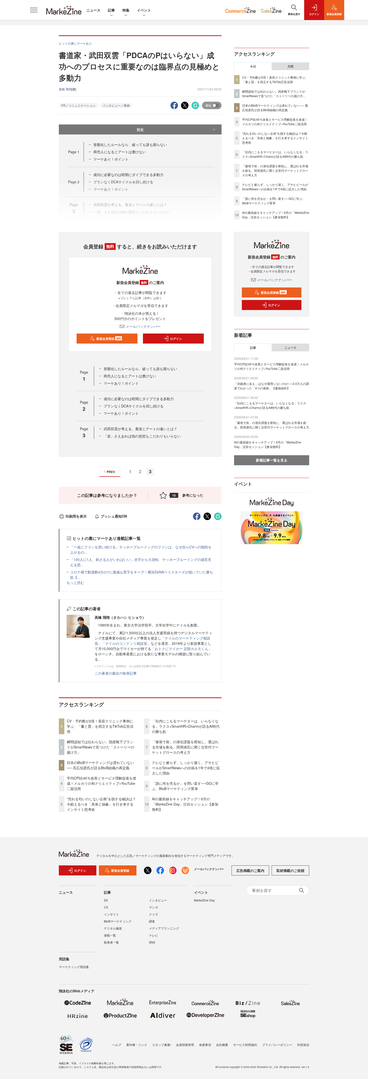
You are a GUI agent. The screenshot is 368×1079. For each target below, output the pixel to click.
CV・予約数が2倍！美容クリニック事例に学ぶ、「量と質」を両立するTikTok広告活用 (100, 726)
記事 (111, 10)
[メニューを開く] (34, 10)
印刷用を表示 (76, 516)
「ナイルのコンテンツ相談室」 (126, 643)
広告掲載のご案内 (250, 870)
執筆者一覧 (111, 942)
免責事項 (205, 1044)
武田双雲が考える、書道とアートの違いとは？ (140, 428)
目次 (140, 129)
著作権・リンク (136, 1044)
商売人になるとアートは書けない (119, 151)
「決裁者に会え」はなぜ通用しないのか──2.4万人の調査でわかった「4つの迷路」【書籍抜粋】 (271, 385)
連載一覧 (110, 935)
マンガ (153, 907)
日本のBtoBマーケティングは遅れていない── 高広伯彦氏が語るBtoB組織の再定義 (100, 765)
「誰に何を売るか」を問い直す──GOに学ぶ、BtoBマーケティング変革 (185, 786)
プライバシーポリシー (277, 1044)
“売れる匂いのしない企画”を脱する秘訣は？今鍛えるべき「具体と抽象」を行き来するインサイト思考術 (101, 804)
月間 (290, 66)
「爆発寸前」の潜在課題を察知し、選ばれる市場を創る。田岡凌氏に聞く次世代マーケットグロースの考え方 (185, 747)
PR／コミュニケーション (78, 105)
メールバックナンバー (143, 326)
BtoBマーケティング (117, 921)
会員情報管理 (185, 1044)
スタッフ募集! (161, 1044)
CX (106, 907)
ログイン (176, 338)
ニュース (93, 10)
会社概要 (222, 1044)
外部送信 (303, 1044)
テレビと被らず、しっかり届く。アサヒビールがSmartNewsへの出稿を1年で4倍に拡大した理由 (186, 768)
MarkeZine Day (204, 900)
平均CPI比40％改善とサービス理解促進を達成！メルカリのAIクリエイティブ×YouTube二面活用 (101, 783)
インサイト (111, 914)
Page (73, 151)
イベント (144, 10)
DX (106, 900)
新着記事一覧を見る (271, 460)
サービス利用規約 (245, 1044)
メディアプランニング (164, 928)
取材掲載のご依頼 (290, 870)
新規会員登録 (108, 338)
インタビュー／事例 (116, 105)
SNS (152, 942)
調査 (152, 921)
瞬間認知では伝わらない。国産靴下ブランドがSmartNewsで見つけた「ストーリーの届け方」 (100, 747)
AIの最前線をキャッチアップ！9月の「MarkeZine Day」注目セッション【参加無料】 (185, 804)
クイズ (153, 914)
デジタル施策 (113, 928)
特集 (125, 10)
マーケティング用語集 (74, 967)
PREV (111, 472)
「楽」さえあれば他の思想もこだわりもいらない (142, 435)
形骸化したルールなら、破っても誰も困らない (130, 144)
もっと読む (75, 582)
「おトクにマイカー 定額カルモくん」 (181, 648)
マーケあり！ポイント (110, 159)
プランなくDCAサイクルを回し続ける (133, 405)
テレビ (153, 935)
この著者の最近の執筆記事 (116, 673)
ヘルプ (116, 1044)
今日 (253, 66)
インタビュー (158, 900)
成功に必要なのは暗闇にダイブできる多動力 (128, 174)
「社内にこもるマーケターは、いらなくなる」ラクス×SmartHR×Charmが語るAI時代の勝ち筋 (186, 726)
